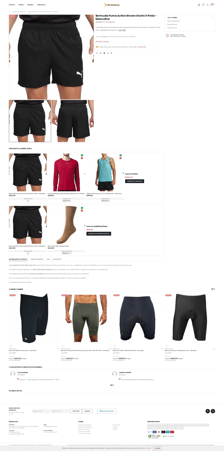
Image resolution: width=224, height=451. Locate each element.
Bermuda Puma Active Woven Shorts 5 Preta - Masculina (27, 193)
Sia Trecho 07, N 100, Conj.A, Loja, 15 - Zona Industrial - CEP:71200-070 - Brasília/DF (24, 427)
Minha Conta (116, 425)
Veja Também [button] (172, 18)
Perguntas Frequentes (84, 425)
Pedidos (115, 427)
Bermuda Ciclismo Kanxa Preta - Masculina (22, 350)
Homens (21, 5)
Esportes (12, 5)
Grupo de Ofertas (108, 411)
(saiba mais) (142, 47)
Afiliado (115, 429)
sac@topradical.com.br (50, 426)
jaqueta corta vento (153, 428)
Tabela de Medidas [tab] (36, 259)
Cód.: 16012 (116, 353)
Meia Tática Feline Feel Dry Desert (58, 246)
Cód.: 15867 (12, 353)
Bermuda (11, 349)
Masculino (76, 411)
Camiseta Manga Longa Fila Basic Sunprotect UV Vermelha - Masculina (70, 193)
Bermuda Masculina (174, 21)
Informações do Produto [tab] (18, 259)
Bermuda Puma (172, 24)
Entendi (157, 448)
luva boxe (205, 425)
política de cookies (145, 448)
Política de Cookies (83, 429)
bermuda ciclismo (186, 425)
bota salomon (163, 425)
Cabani (171, 349)
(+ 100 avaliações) (109, 22)
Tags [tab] (48, 259)
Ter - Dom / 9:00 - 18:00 (50, 432)
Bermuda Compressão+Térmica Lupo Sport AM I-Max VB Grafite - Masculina (85, 350)
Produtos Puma (172, 28)
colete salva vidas (152, 425)
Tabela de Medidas (103, 42)
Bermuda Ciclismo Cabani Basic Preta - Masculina (181, 350)
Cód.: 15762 (168, 353)
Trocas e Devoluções (84, 433)
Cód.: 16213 (64, 353)
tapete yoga (163, 428)
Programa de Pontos (84, 431)
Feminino (87, 411)
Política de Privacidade (85, 427)
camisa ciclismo (197, 425)
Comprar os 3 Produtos (134, 181)
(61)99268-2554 (15, 432)
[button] (208, 5)
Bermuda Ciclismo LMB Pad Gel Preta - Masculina (128, 350)
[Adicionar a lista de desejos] (111, 53)
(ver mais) (122, 30)
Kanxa (15, 349)
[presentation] (11, 57)
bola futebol (180, 428)
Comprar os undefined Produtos (98, 233)
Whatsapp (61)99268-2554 (16, 434)
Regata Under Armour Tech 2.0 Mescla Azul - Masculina (103, 193)
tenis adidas (171, 428)
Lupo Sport (68, 349)
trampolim (171, 425)
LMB (118, 349)
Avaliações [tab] (57, 259)
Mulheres (30, 5)
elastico (178, 425)
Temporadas (41, 5)
